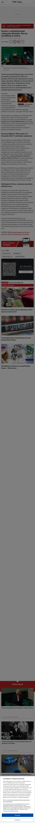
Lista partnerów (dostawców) (10, 811)
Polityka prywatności (23, 797)
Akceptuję (17, 815)
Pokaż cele (17, 820)
